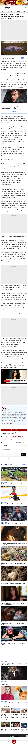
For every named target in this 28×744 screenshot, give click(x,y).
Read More (9, 423)
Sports (18, 11)
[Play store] (25, 7)
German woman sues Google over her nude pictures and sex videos (13, 432)
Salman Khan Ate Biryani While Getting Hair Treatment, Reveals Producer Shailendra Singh (5, 729)
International (11, 11)
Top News (3, 11)
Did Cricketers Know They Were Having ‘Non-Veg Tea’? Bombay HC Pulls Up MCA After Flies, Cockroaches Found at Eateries (15, 716)
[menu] (2, 7)
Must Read (6, 720)
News (14, 436)
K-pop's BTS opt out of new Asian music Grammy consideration (15, 729)
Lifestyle (10, 439)
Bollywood (20, 436)
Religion (24, 11)
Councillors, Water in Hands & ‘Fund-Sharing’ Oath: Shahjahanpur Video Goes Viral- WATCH (5, 716)
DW (6, 56)
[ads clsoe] (27, 736)
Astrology (4, 439)
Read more (7, 381)
